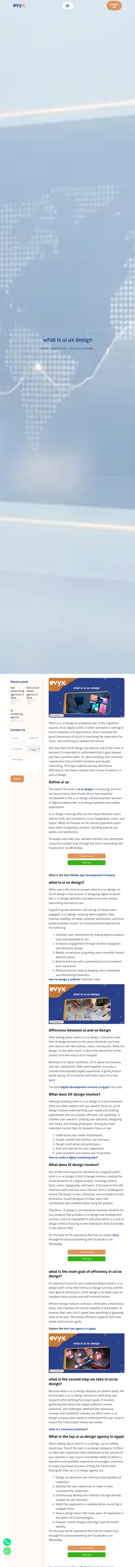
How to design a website (64, 979)
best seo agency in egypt (80, 1328)
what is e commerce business (67, 1429)
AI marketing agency (17, 714)
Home (44, 348)
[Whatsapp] (7, 1551)
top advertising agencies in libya (17, 692)
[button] (67, 6)
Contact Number (86, 856)
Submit (17, 778)
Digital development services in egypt (84, 1087)
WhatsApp (86, 863)
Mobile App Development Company (92, 875)
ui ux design (85, 789)
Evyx (116, 1235)
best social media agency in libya (32, 692)
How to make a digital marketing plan (73, 1157)
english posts (58, 348)
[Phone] (7, 1542)
